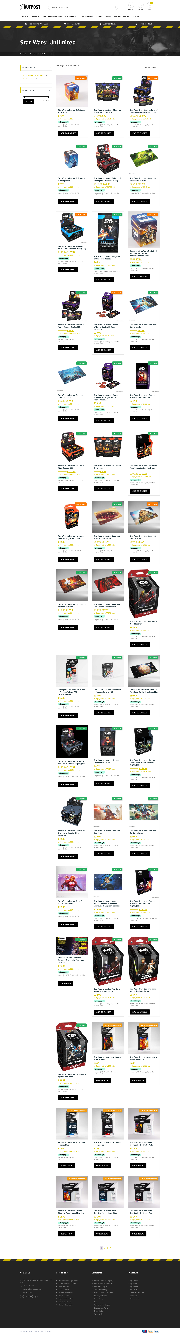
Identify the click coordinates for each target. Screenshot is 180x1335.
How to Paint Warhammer (103, 1284)
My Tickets (134, 1290)
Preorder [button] (65, 983)
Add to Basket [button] (68, 133)
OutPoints (133, 1296)
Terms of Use (98, 1314)
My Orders (133, 1284)
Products (23, 54)
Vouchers (117, 16)
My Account (134, 1281)
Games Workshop (38, 16)
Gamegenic (28, 79)
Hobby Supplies (85, 16)
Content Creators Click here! (68, 1284)
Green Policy (98, 1299)
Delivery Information (66, 1293)
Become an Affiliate (101, 1308)
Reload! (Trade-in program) (103, 1281)
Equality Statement (100, 1296)
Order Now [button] (102, 1080)
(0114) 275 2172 (28, 1286)
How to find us (99, 1302)
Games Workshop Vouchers (103, 1293)
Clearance (135, 16)
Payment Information (66, 1299)
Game (107, 16)
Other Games (69, 16)
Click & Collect (64, 1290)
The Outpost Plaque (137, 1293)
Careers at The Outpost (102, 1305)
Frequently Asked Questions (68, 1281)
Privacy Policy (99, 1311)
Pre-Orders (25, 16)
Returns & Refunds (65, 1302)
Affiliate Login (135, 1299)
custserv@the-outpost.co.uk (32, 1289)
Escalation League (100, 1287)
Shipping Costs (64, 1296)
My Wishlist (134, 1287)
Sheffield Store (64, 1287)
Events (126, 16)
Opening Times (27, 1292)
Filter (29, 101)
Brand (98, 16)
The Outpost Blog (100, 1290)
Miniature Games (55, 16)
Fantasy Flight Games (33, 75)
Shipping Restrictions (66, 1305)
